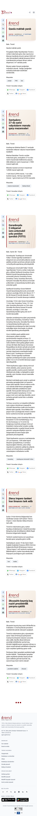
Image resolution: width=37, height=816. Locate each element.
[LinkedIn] (22, 791)
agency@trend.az (5, 734)
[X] (11, 791)
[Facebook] (7, 791)
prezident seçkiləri (13, 669)
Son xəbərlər (4, 743)
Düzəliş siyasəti (5, 764)
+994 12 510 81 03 (6, 732)
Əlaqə (3, 759)
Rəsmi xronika (5, 746)
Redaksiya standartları (7, 761)
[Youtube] (15, 791)
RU (22, 813)
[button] (3, 20)
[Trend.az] (6, 12)
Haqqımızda (4, 753)
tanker (15, 561)
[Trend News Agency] (6, 718)
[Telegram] (18, 791)
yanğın (9, 80)
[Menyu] (34, 12)
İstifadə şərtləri (5, 774)
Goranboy (10, 459)
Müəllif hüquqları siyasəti (8, 779)
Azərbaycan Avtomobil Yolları (25, 459)
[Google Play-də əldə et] (23, 800)
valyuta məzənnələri (13, 186)
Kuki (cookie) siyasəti (7, 782)
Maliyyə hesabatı (6, 767)
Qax (22, 80)
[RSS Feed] (26, 791)
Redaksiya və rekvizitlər (7, 756)
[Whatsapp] (3, 791)
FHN (16, 80)
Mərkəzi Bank (26, 186)
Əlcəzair (24, 669)
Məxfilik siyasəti (5, 777)
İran (9, 561)
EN (15, 813)
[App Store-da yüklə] (8, 800)
